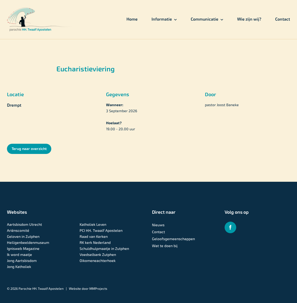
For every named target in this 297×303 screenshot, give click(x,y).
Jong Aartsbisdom (22, 260)
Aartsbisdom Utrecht (24, 224)
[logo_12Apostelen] (41, 9)
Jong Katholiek (19, 267)
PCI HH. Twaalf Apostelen (101, 230)
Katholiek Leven (93, 224)
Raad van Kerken (94, 236)
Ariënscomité (18, 230)
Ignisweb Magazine (23, 248)
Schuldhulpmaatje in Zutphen (104, 248)
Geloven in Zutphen (23, 236)
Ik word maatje (19, 254)
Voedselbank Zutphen (98, 254)
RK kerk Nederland (95, 242)
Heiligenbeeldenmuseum (28, 242)
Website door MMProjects (88, 288)
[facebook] (230, 227)
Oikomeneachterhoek (98, 260)
